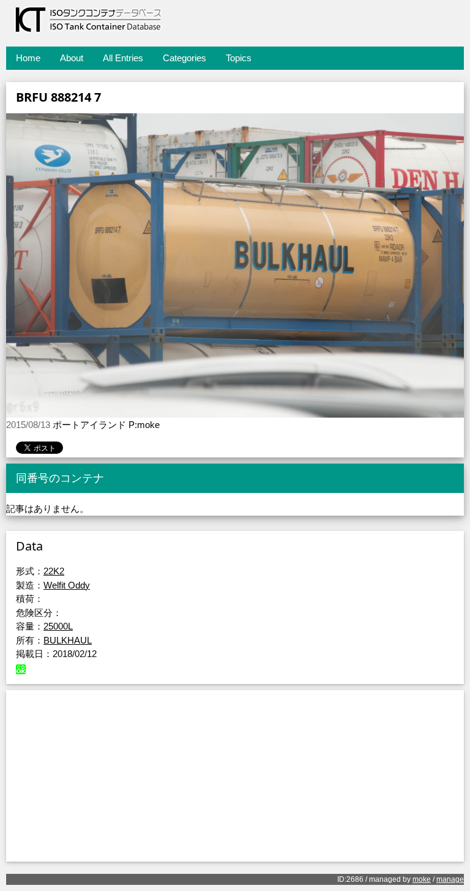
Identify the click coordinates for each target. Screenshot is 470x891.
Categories (184, 58)
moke (421, 879)
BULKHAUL (67, 640)
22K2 (53, 571)
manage (450, 879)
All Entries (123, 58)
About (71, 58)
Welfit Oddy (66, 585)
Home (28, 58)
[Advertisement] (235, 776)
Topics (239, 58)
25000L (58, 626)
